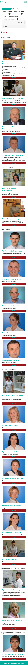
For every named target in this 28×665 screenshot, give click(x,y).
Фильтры (20, 22)
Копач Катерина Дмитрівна (12, 219)
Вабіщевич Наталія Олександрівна (9, 190)
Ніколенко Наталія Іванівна (11, 506)
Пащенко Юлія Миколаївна (11, 532)
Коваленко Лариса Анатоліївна (13, 395)
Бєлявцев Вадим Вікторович (12, 279)
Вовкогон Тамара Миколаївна (12, 654)
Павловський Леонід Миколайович (9, 128)
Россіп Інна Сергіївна (9, 559)
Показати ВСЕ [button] (6, 9)
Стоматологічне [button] (17, 14)
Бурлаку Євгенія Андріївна (11, 452)
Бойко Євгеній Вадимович (11, 306)
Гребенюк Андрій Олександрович (13, 251)
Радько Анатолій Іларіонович (12, 155)
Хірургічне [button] (6, 14)
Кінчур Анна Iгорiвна (9, 333)
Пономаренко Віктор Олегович (12, 98)
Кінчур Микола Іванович (10, 360)
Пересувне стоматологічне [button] (10, 16)
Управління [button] (6, 11)
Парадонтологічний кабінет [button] (10, 19)
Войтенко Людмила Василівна (13, 478)
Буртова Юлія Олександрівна (12, 590)
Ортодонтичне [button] (18, 11)
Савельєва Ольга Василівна (12, 620)
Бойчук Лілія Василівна (10, 425)
